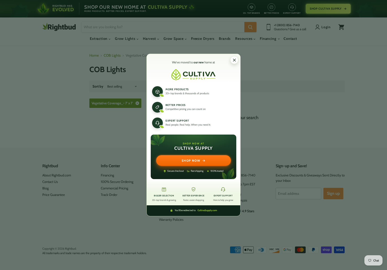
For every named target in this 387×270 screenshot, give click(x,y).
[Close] (234, 60)
